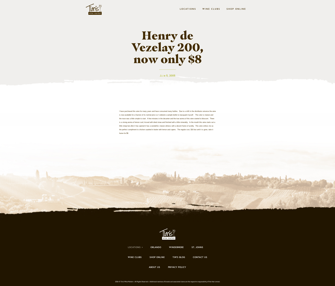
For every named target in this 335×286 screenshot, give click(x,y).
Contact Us (200, 257)
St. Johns (197, 247)
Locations (188, 9)
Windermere (176, 247)
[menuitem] (188, 10)
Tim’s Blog (179, 257)
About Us (154, 267)
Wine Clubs (211, 9)
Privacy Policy (177, 267)
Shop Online (236, 9)
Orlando (155, 247)
